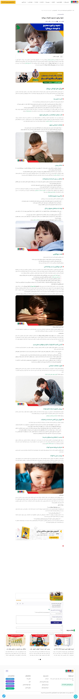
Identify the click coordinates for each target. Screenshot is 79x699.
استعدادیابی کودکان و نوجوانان (51, 415)
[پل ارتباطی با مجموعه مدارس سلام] (4, 696)
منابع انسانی (30, 2)
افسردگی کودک (28, 111)
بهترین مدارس (28, 687)
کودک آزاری (55, 275)
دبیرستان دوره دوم (45, 687)
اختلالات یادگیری (49, 121)
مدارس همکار (66, 2)
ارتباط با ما (36, 2)
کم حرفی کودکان (28, 63)
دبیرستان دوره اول (45, 684)
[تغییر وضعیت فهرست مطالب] (60, 57)
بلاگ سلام (42, 2)
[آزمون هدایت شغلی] (39, 533)
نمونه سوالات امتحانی (27, 684)
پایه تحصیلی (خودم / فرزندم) (57, 616)
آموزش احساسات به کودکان (40, 190)
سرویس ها (48, 2)
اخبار (30, 681)
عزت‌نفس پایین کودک (56, 277)
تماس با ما (29, 678)
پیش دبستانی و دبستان (44, 681)
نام (62, 625)
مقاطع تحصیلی (59, 2)
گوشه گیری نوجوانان (51, 192)
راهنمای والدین (54, 10)
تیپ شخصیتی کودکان (52, 59)
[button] (22, 603)
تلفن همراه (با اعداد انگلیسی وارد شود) (56, 611)
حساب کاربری (24, 2)
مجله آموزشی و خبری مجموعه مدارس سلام (65, 10)
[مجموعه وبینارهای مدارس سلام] (39, 76)
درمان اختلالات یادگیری (50, 443)
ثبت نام (47, 678)
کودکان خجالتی (56, 175)
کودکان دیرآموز (36, 220)
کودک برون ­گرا (33, 286)
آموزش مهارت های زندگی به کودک (51, 374)
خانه (73, 10)
